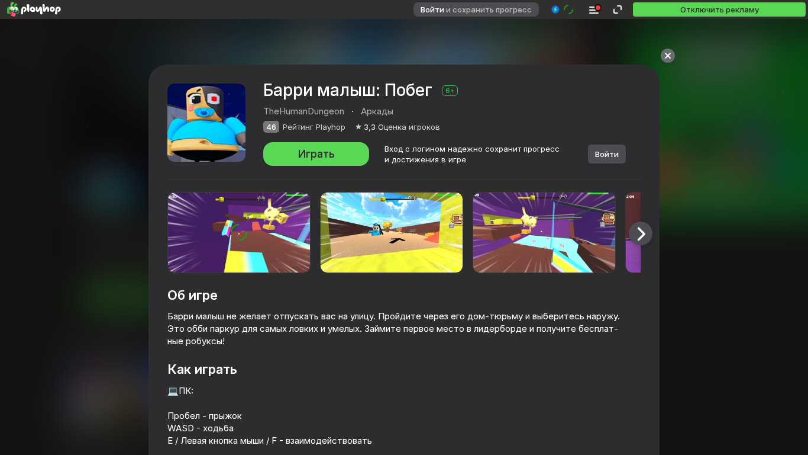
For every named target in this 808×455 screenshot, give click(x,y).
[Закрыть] (668, 56)
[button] (563, 9)
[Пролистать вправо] (640, 233)
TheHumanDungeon (303, 111)
